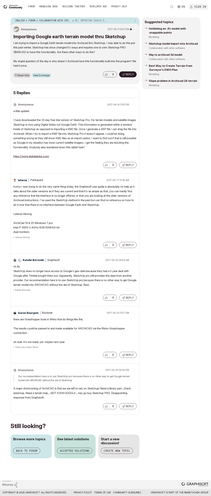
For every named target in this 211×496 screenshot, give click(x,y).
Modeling (154, 37)
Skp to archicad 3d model (165, 54)
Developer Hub (98, 6)
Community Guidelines (127, 492)
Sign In (200, 6)
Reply (130, 74)
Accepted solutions (75, 450)
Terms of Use (102, 492)
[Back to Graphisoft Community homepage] (13, 6)
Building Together (73, 6)
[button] (106, 74)
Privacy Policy (83, 492)
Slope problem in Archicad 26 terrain (173, 80)
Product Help (119, 6)
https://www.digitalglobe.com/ (31, 156)
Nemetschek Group (196, 492)
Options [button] (135, 20)
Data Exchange (41, 75)
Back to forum (26, 450)
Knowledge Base (48, 6)
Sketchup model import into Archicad (173, 43)
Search (171, 6)
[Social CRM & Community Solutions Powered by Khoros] (9, 483)
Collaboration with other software (167, 48)
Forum (31, 6)
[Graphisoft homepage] (195, 484)
